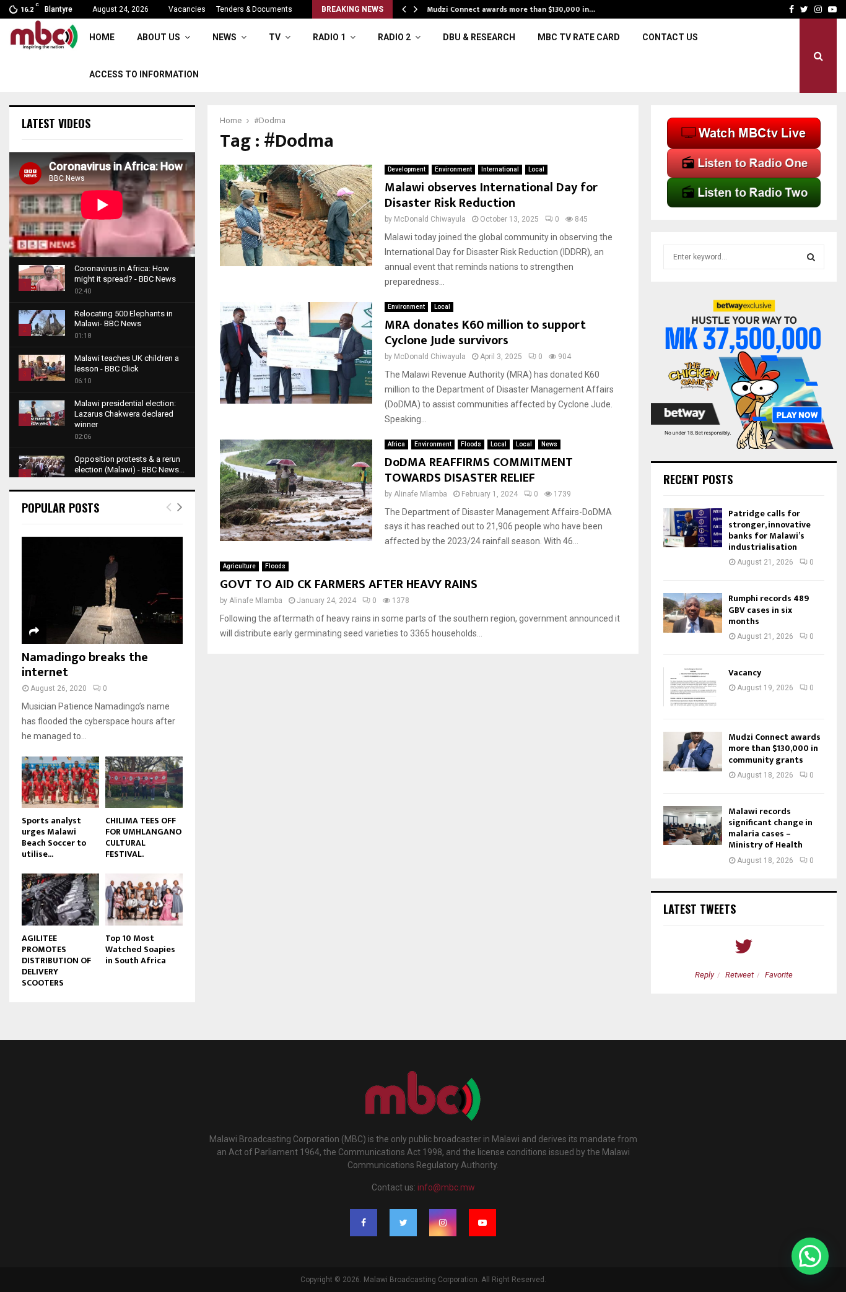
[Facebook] (363, 1222)
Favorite (779, 974)
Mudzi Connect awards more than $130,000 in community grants (774, 748)
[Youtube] (482, 1222)
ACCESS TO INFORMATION (144, 74)
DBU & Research (479, 37)
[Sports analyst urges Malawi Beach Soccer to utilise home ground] (60, 782)
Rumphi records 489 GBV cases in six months (768, 609)
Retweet (739, 974)
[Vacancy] (692, 686)
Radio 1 (329, 37)
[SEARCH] (811, 257)
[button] (810, 1256)
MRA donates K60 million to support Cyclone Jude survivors (485, 332)
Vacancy (744, 673)
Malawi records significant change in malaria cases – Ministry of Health (770, 828)
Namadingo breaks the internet (85, 665)
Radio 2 (394, 37)
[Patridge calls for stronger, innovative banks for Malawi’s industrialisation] (692, 527)
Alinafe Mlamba (420, 494)
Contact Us (670, 37)
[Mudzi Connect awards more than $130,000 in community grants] (692, 751)
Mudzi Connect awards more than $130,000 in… (511, 9)
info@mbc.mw (446, 1187)
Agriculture (239, 566)
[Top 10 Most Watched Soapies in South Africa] (144, 899)
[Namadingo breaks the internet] (102, 590)
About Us (158, 37)
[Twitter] (403, 1222)
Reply (704, 974)
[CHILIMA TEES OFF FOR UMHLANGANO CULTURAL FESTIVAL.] (144, 782)
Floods (471, 444)
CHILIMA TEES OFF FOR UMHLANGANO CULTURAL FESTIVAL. (143, 837)
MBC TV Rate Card (579, 37)
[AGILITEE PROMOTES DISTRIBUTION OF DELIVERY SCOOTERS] (60, 899)
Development (406, 169)
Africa (396, 444)
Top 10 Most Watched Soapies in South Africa (140, 949)
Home (102, 37)
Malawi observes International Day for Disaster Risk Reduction (491, 195)
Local (536, 169)
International (500, 169)
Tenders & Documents (254, 9)
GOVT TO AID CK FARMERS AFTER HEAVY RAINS (349, 584)
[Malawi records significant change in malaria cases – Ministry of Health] (692, 825)
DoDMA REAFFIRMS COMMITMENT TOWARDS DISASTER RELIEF (479, 470)
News (224, 37)
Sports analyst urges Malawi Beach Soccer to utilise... (54, 837)
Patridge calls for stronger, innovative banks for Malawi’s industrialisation (769, 530)
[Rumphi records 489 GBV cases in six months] (692, 612)
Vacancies (187, 9)
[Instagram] (442, 1222)
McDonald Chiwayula (430, 219)
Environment (453, 169)
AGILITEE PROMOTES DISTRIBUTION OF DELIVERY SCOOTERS (56, 960)
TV (275, 37)
